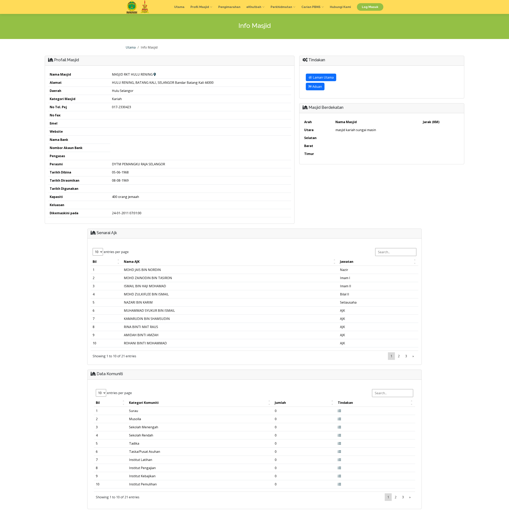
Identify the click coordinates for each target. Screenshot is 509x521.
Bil (95, 261)
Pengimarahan (229, 7)
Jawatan (346, 261)
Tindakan (345, 402)
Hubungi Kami (340, 7)
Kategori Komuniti (144, 402)
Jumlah (280, 402)
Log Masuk (370, 7)
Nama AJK (132, 261)
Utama (179, 7)
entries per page (116, 252)
